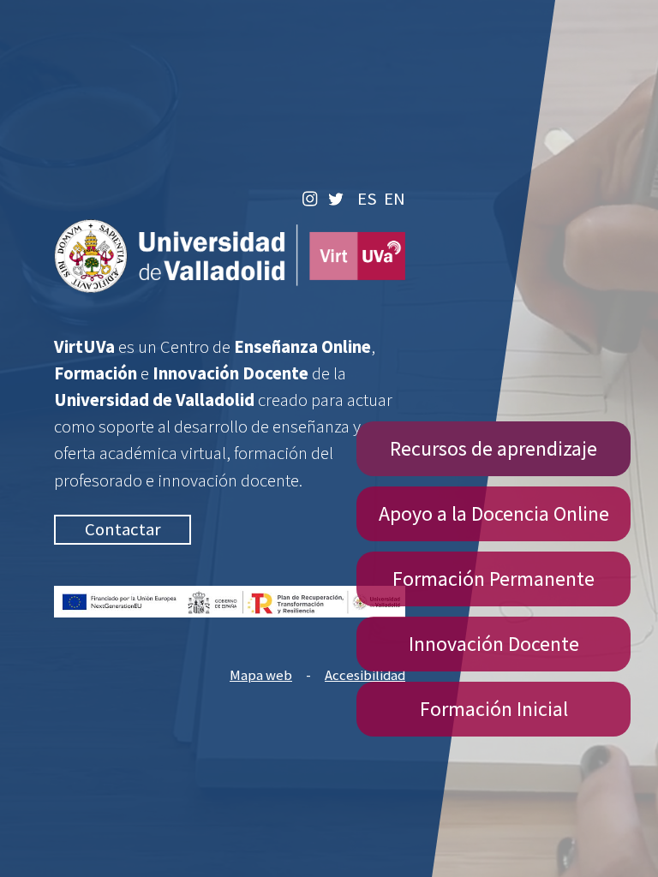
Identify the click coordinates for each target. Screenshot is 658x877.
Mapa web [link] (261, 675)
